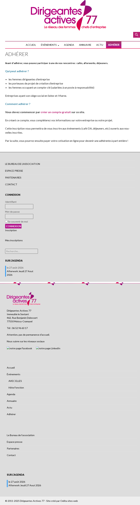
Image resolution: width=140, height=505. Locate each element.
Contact (11, 184)
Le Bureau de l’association (22, 163)
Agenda (69, 44)
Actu (99, 44)
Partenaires (13, 177)
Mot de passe (12, 211)
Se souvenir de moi (17, 221)
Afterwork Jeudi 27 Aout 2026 (25, 485)
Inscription (11, 230)
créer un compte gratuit (56, 112)
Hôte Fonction (16, 387)
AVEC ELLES (15, 380)
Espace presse (14, 170)
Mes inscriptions (14, 240)
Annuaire (85, 44)
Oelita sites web (69, 500)
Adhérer (113, 44)
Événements (49, 44)
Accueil (31, 44)
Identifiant (11, 201)
